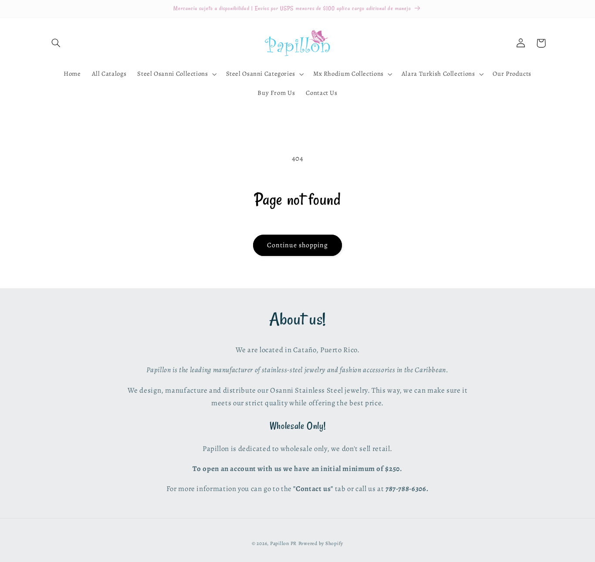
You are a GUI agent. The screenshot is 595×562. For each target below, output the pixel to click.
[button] (56, 43)
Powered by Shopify (320, 543)
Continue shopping (297, 244)
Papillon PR (283, 543)
